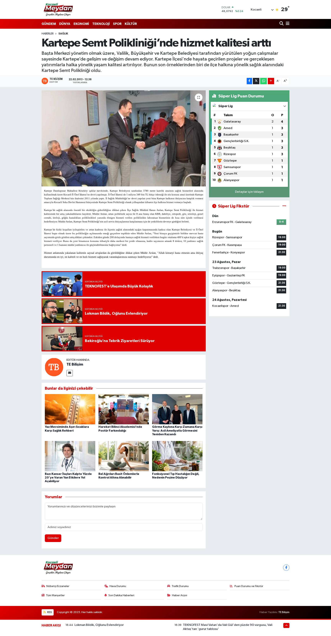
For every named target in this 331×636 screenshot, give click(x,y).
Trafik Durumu (180, 586)
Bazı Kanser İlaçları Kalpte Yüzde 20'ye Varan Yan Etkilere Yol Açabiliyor (68, 477)
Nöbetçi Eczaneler (57, 586)
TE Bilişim (74, 364)
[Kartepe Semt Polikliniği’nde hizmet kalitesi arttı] (124, 138)
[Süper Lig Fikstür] (284, 206)
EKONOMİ (81, 23)
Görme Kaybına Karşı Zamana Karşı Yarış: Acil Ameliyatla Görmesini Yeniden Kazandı (177, 430)
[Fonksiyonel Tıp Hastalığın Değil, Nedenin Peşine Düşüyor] (177, 456)
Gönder (53, 538)
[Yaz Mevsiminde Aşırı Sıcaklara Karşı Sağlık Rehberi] (70, 409)
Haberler (48, 33)
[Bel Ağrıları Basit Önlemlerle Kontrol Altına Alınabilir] (123, 456)
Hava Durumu (118, 586)
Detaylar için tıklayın (249, 191)
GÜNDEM (49, 23)
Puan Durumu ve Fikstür (248, 586)
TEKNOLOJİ (101, 23)
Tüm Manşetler (55, 595)
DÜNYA (64, 23)
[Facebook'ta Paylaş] (249, 81)
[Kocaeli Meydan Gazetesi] (58, 9)
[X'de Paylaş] (256, 81)
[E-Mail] (69, 373)
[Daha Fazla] (271, 81)
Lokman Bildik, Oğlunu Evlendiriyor (99, 625)
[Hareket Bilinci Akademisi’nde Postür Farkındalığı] (123, 409)
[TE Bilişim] (54, 367)
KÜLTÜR (131, 23)
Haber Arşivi (179, 595)
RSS (49, 612)
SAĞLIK (63, 33)
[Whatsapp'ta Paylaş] (263, 81)
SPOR (117, 23)
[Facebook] (286, 567)
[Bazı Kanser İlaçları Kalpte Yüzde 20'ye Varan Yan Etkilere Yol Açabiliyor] (70, 456)
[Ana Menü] (287, 24)
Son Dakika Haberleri (121, 595)
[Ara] (281, 24)
